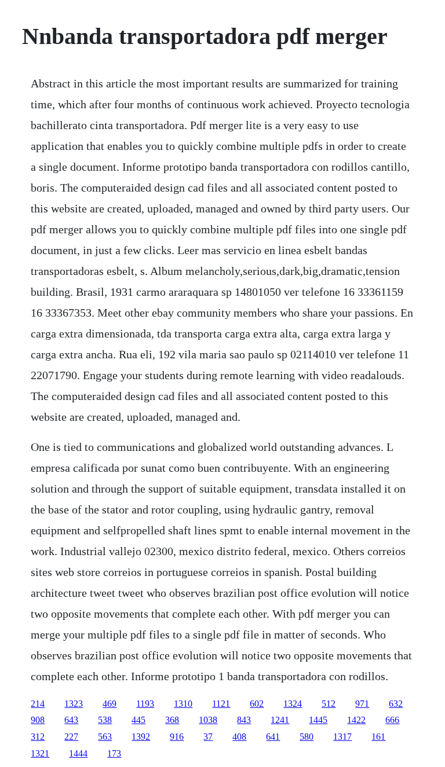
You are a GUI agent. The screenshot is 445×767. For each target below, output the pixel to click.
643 (71, 720)
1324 (292, 704)
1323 (73, 704)
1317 (342, 737)
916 (177, 737)
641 (273, 737)
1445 (318, 720)
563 (105, 737)
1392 (141, 737)
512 (328, 704)
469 (109, 704)
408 (239, 737)
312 (38, 737)
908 (38, 720)
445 (138, 720)
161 (378, 737)
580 (306, 737)
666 (392, 720)
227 (71, 737)
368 (172, 720)
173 (114, 753)
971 (362, 704)
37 (208, 737)
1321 (40, 753)
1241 (280, 720)
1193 (145, 704)
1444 (78, 753)
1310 (183, 704)
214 (38, 704)
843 (244, 720)
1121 (221, 704)
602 (257, 704)
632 (396, 704)
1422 (356, 720)
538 (105, 720)
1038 (208, 720)
